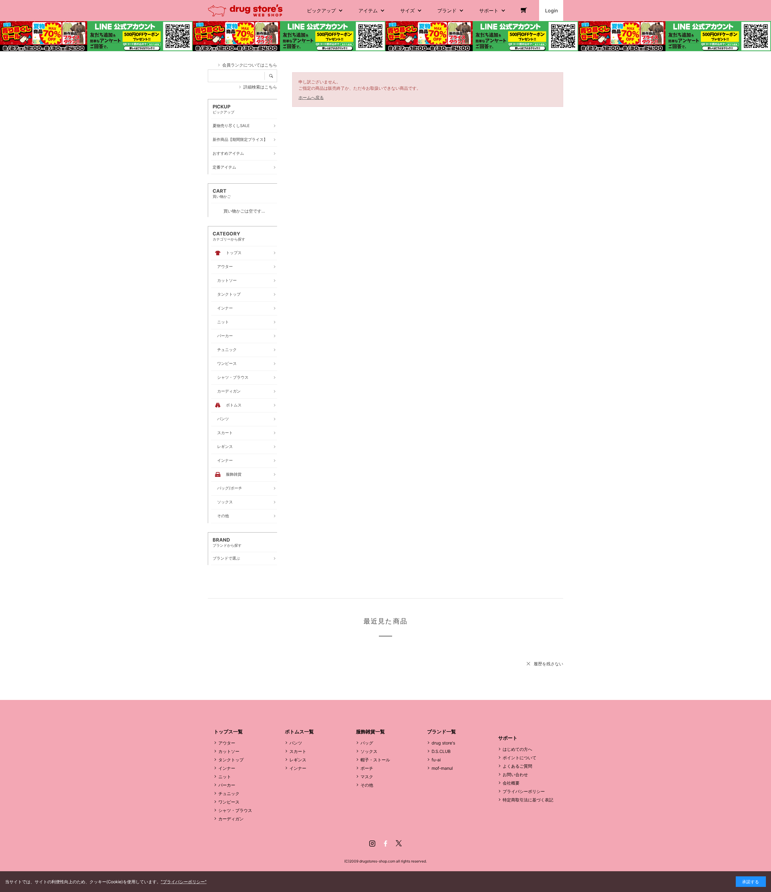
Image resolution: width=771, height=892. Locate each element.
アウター (226, 742)
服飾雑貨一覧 (370, 732)
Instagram (372, 843)
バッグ (367, 742)
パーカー (226, 785)
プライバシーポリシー (524, 791)
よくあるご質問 (517, 766)
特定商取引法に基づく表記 (528, 799)
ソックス (369, 751)
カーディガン (231, 818)
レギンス (297, 759)
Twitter (399, 843)
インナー (226, 768)
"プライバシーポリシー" (184, 881)
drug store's (443, 742)
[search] (273, 76)
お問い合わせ (515, 774)
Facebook (385, 843)
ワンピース (228, 801)
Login (551, 11)
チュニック (228, 793)
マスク (367, 776)
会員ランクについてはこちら (249, 64)
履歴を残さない (548, 663)
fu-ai (436, 759)
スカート (297, 751)
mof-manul (442, 768)
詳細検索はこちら (260, 86)
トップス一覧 (228, 732)
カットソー (228, 751)
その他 (367, 785)
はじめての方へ (517, 749)
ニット (224, 776)
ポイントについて (519, 757)
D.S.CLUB (441, 751)
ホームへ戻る (311, 97)
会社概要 (511, 782)
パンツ (295, 742)
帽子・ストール (375, 759)
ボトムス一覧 (299, 732)
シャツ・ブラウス (235, 810)
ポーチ (367, 768)
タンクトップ (231, 759)
